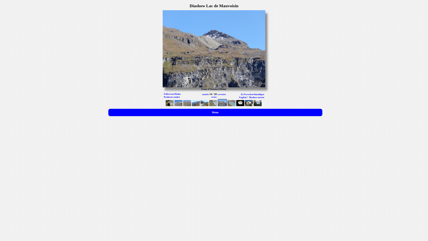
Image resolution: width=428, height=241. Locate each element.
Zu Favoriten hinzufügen (252, 94)
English (242, 97)
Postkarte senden (172, 97)
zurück (205, 94)
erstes (214, 97)
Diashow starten (256, 97)
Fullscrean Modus (172, 94)
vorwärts (221, 94)
